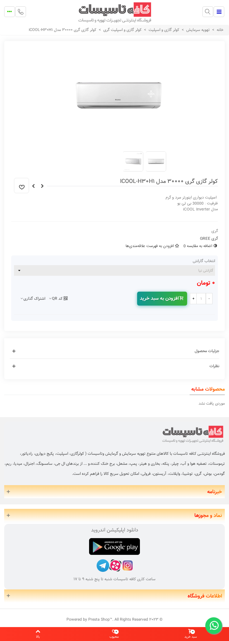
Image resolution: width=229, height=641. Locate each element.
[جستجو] (207, 11)
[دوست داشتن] (21, 185)
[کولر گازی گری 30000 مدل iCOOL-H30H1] (118, 144)
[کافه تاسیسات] (114, 11)
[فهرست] (219, 11)
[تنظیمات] (9, 11)
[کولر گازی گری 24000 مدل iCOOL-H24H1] (42, 186)
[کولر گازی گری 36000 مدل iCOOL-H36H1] (33, 186)
